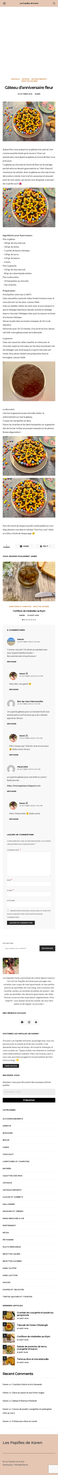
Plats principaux (12, 1247)
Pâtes (6, 1233)
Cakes (6, 1147)
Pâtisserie (8, 1240)
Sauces (6, 1282)
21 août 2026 (22, 1352)
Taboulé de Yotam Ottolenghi (32, 1325)
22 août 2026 (33, 615)
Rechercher (8, 943)
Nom (9, 880)
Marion (20, 639)
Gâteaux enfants (39, 79)
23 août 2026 (22, 1328)
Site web (11, 901)
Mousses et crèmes (13, 1211)
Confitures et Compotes (20, 606)
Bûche (6, 1140)
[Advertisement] (29, 42)
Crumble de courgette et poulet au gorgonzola (35, 1313)
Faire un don (11, 1066)
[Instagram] (29, 1022)
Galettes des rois (12, 1176)
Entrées (7, 1168)
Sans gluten (9, 1268)
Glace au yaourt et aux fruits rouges (28, 1392)
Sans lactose (10, 1275)
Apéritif (7, 1126)
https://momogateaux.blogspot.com (23, 785)
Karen (37, 94)
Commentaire (13, 850)
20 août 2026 (22, 1362)
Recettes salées (11, 1254)
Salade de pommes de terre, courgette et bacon (32, 1347)
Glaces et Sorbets (13, 1197)
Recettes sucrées (30, 81)
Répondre (11, 662)
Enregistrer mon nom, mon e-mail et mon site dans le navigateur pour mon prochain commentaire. (29, 914)
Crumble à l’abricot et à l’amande (27, 1384)
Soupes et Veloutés (13, 1289)
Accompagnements (13, 1119)
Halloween (9, 1204)
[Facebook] (22, 1022)
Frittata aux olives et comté (24, 1421)
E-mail (10, 890)
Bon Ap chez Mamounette (30, 701)
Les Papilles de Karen (29, 3)
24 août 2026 (22, 1318)
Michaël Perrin (21, 1464)
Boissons (8, 1133)
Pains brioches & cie (13, 1218)
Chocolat (15, 79)
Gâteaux (25, 79)
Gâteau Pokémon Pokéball (24, 1400)
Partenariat (9, 1225)
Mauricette (22, 766)
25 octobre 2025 (25, 94)
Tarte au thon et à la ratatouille (33, 1359)
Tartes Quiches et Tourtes (17, 1297)
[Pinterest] (36, 1022)
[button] (23, 620)
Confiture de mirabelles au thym (29, 611)
